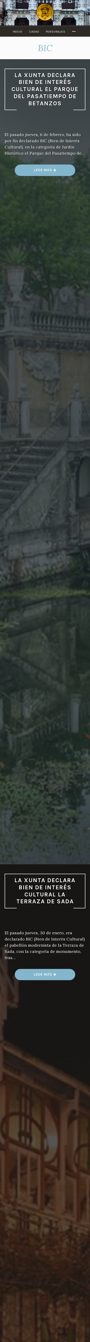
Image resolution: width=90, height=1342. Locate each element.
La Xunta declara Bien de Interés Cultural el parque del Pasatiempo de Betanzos (45, 89)
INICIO (17, 31)
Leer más (45, 172)
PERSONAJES (55, 31)
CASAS (34, 31)
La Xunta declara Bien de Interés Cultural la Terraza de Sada (45, 891)
